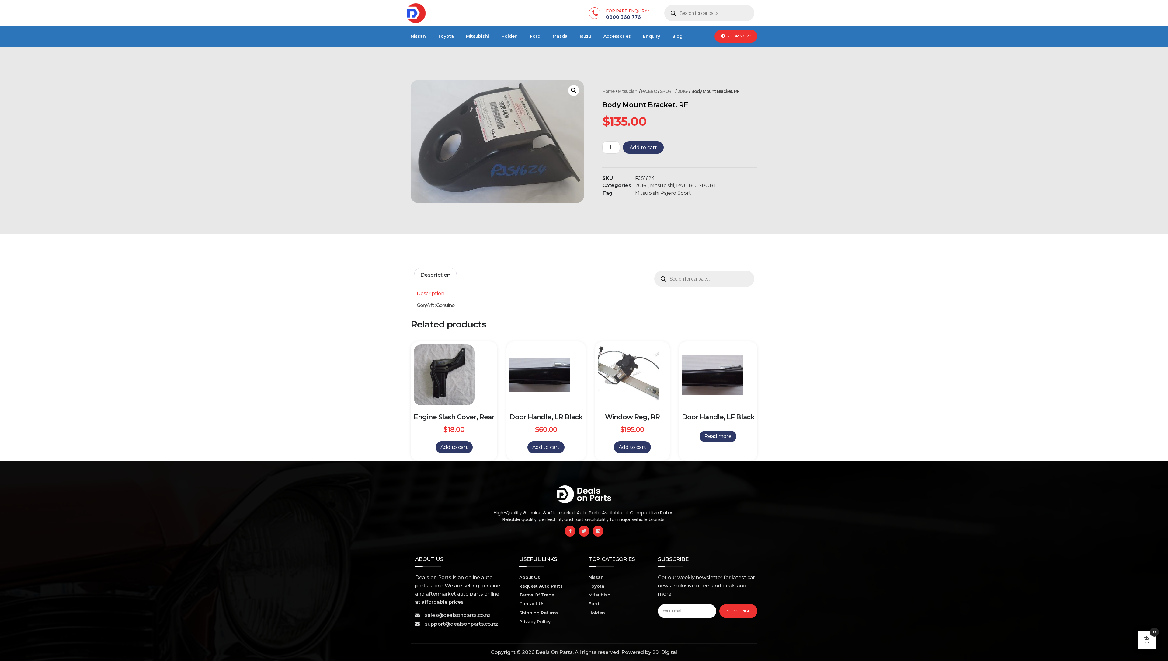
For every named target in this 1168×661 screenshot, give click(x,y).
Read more (718, 436)
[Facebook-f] (570, 531)
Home (608, 91)
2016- (682, 91)
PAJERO (649, 91)
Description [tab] (435, 275)
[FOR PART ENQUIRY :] (594, 13)
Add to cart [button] (454, 447)
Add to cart (643, 147)
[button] (573, 90)
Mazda (560, 36)
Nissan (418, 36)
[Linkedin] (598, 531)
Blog (677, 36)
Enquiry (651, 36)
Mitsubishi (477, 36)
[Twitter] (584, 531)
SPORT (667, 91)
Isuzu (585, 36)
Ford (535, 36)
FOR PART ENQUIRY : (627, 10)
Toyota (446, 36)
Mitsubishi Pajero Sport (663, 193)
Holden (509, 36)
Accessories (617, 36)
